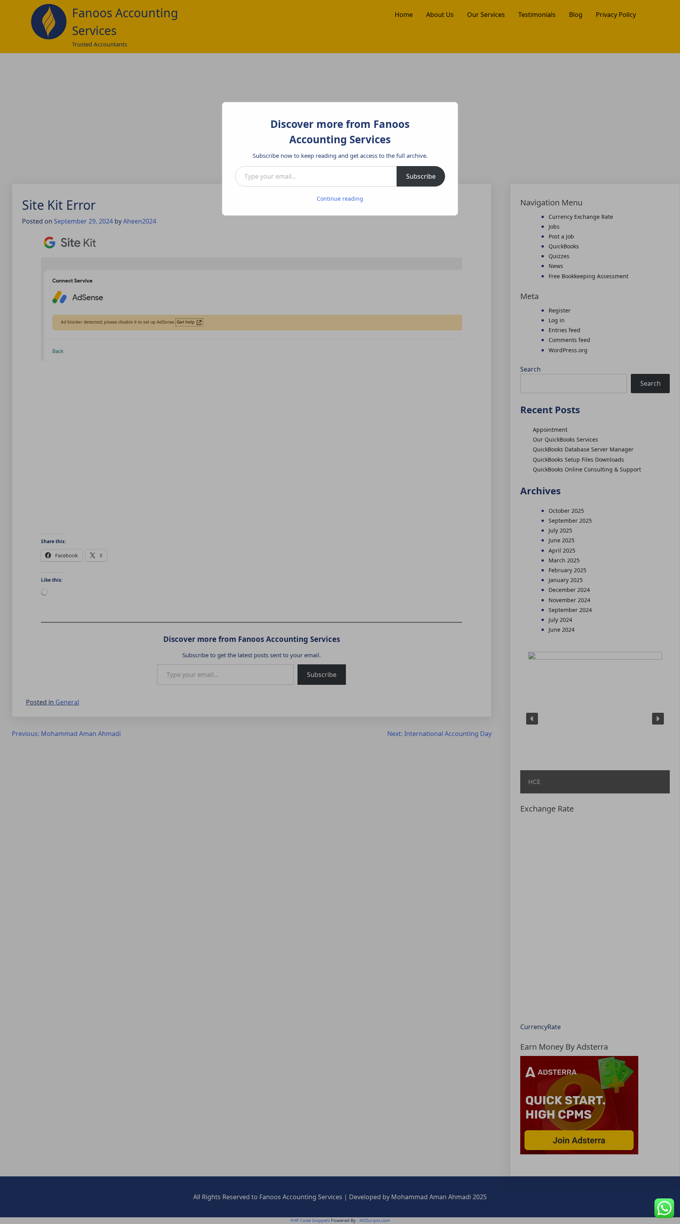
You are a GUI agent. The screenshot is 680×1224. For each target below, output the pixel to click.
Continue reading (340, 198)
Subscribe (421, 176)
